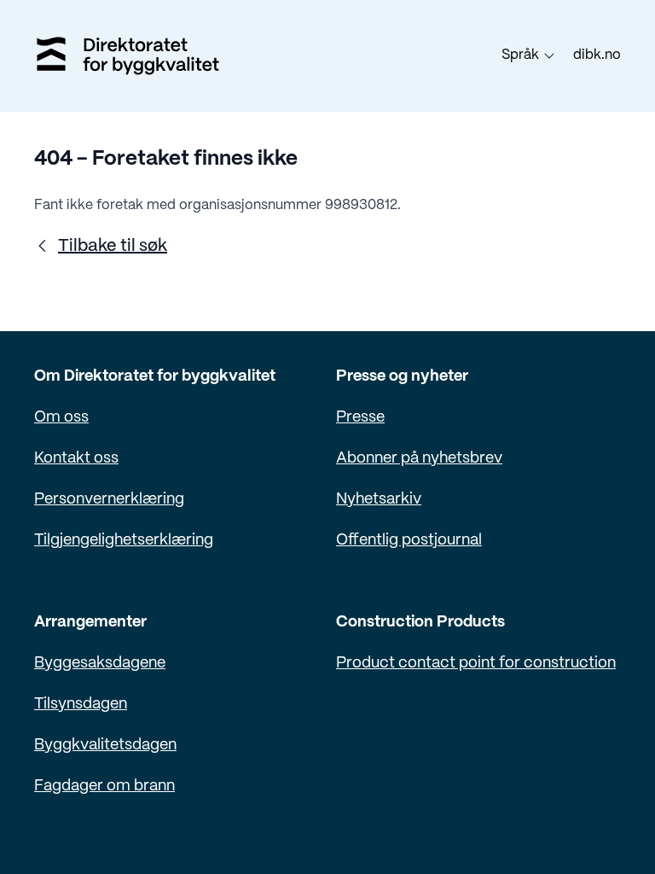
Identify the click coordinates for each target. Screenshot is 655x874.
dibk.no (597, 55)
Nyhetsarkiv (378, 499)
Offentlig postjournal (409, 540)
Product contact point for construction (476, 663)
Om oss (61, 418)
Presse (360, 418)
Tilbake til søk (112, 246)
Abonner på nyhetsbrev (419, 459)
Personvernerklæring (109, 499)
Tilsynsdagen (80, 704)
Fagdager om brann (104, 786)
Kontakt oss (76, 459)
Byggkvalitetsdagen (105, 745)
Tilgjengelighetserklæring (123, 540)
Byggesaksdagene (99, 663)
